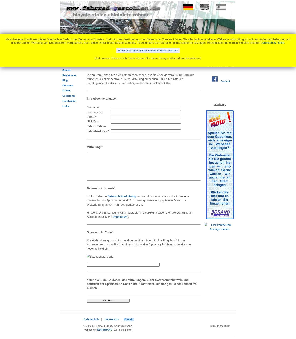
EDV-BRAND (104, 329)
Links (65, 106)
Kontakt (129, 319)
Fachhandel (69, 101)
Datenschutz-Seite (272, 42)
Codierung (68, 95)
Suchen (66, 70)
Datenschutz (91, 319)
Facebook (225, 81)
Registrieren (69, 75)
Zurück (66, 90)
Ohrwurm (67, 85)
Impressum (120, 216)
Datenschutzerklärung (122, 196)
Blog (65, 80)
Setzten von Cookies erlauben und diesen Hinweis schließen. (148, 50)
